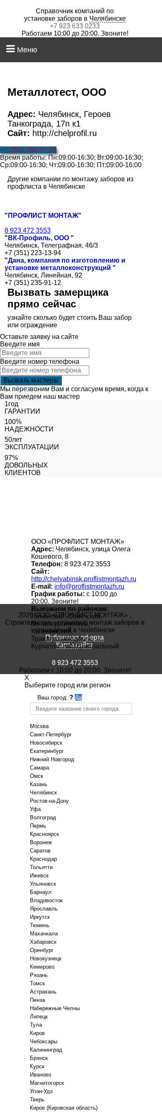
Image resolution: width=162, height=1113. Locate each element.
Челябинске (107, 18)
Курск (37, 1066)
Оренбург (42, 950)
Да (78, 697)
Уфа (35, 809)
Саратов (40, 851)
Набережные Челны (55, 1008)
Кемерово (42, 967)
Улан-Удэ (41, 1091)
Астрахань (43, 992)
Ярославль (44, 909)
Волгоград (43, 817)
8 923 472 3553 (28, 230)
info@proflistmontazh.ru (89, 586)
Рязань (39, 975)
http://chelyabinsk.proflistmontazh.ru (83, 578)
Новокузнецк (45, 958)
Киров (37, 1033)
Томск (37, 983)
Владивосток (46, 900)
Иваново (40, 1075)
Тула (36, 1025)
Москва (39, 726)
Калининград (46, 1050)
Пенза (37, 1000)
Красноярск (44, 834)
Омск (36, 776)
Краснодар (43, 859)
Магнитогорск (47, 1083)
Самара (39, 768)
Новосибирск (46, 743)
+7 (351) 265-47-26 (28, 149)
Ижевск (39, 875)
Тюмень (39, 925)
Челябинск (43, 792)
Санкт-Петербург (51, 734)
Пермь (38, 826)
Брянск (39, 1058)
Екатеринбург (47, 751)
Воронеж (41, 842)
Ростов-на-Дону (49, 801)
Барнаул (41, 892)
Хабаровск (43, 942)
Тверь (37, 1099)
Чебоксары (43, 1041)
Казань (38, 784)
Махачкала (44, 933)
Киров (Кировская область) (64, 1108)
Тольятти (41, 867)
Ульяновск (43, 884)
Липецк (39, 1016)
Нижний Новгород (52, 759)
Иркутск (40, 917)
